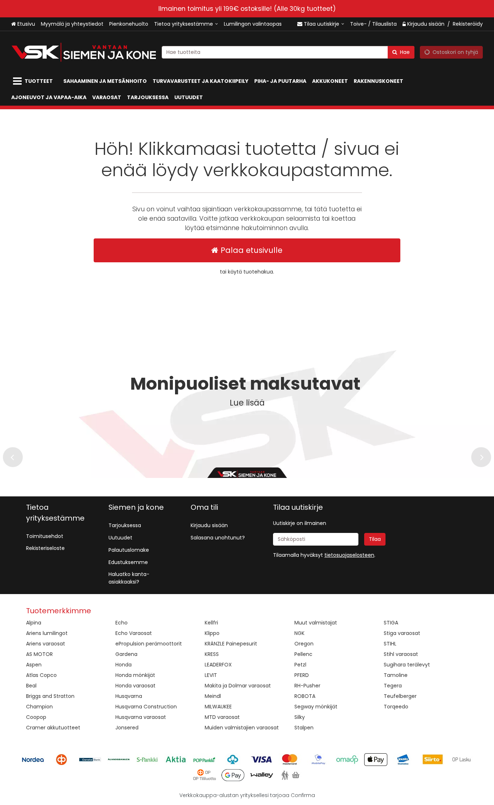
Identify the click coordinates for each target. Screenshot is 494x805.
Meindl (213, 696)
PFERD (301, 675)
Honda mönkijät (135, 675)
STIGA (391, 622)
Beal (31, 685)
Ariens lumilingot (47, 633)
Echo (121, 622)
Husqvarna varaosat (140, 717)
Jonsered (127, 727)
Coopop (36, 717)
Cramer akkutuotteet (53, 727)
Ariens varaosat (45, 643)
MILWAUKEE (218, 706)
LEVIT (211, 675)
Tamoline (396, 675)
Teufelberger (400, 696)
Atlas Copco (41, 675)
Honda (123, 664)
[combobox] (288, 52)
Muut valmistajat (315, 622)
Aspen (34, 664)
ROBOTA (304, 696)
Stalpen (304, 727)
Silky (299, 717)
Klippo (212, 633)
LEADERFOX (218, 664)
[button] (349, 555)
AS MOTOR (39, 654)
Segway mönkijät (315, 706)
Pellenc (303, 654)
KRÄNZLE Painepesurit (231, 643)
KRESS (212, 654)
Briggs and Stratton (50, 696)
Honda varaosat (135, 685)
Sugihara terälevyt (407, 664)
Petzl (300, 664)
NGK (299, 633)
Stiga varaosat (402, 633)
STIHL (390, 643)
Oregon (304, 643)
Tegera (393, 685)
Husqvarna (128, 696)
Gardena (126, 654)
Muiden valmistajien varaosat (242, 727)
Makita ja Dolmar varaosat (238, 685)
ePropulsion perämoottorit (148, 643)
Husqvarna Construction (146, 706)
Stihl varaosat (401, 654)
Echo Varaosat (133, 633)
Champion (39, 706)
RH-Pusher (307, 685)
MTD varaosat (222, 717)
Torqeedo (396, 706)
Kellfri (211, 622)
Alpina (33, 622)
